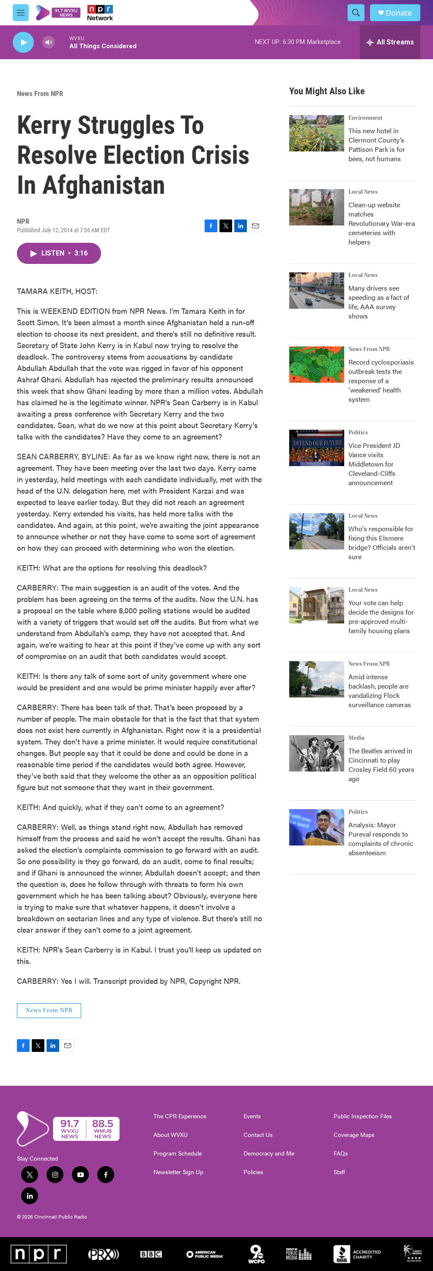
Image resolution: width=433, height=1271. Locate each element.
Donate (399, 12)
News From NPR (40, 93)
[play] (23, 42)
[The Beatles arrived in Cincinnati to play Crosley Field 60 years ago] (316, 753)
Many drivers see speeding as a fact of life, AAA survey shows (378, 302)
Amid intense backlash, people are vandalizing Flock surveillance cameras (379, 690)
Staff (339, 1172)
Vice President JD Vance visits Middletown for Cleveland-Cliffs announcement (374, 463)
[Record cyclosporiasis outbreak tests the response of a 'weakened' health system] (316, 364)
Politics (358, 432)
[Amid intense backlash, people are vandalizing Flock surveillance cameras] (316, 679)
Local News (363, 192)
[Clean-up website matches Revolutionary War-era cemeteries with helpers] (316, 207)
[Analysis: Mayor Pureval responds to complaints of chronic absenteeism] (316, 827)
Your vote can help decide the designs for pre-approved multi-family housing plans (381, 616)
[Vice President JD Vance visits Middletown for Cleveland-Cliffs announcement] (316, 448)
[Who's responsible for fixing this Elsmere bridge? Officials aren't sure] (316, 531)
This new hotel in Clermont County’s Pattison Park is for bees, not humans (376, 144)
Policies (253, 1172)
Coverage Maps (354, 1134)
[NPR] (39, 1254)
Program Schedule (177, 1153)
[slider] (62, 42)
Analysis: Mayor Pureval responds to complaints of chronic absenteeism (380, 838)
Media (356, 738)
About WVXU (170, 1134)
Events (252, 1116)
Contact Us (258, 1134)
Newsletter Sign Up (178, 1172)
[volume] (48, 42)
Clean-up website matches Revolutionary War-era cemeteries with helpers (381, 223)
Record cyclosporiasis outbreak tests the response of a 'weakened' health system (381, 380)
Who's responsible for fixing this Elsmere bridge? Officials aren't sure (381, 542)
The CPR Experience (179, 1116)
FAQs (341, 1153)
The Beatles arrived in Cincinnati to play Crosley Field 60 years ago (381, 764)
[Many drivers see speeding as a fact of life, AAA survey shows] (316, 290)
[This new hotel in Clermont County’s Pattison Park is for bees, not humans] (316, 133)
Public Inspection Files (363, 1116)
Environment (365, 118)
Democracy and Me (269, 1153)
